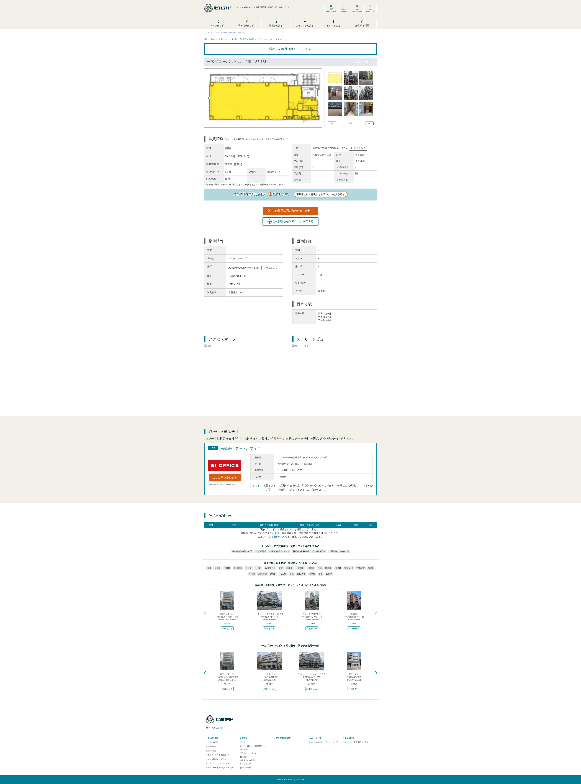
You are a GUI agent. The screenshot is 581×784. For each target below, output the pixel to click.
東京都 (234, 39)
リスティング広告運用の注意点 (355, 742)
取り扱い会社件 (364, 61)
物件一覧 (224, 32)
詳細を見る (227, 628)
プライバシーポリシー (249, 753)
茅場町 (273, 574)
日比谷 (329, 574)
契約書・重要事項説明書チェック (219, 768)
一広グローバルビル (264, 39)
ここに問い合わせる (224, 477)
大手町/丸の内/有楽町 (339, 551)
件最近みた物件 (357, 10)
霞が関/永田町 (319, 551)
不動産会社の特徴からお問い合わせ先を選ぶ (320, 194)
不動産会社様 (348, 738)
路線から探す (211, 746)
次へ (368, 123)
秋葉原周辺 (260, 551)
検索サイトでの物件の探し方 (217, 755)
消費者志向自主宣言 (248, 760)
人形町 (252, 574)
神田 (209, 568)
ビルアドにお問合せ (269, 536)
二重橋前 (360, 568)
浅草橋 (312, 574)
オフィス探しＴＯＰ (211, 32)
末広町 (283, 574)
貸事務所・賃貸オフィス (219, 39)
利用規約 (243, 757)
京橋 (291, 574)
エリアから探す (212, 742)
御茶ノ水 (348, 568)
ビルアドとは (245, 742)
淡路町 (248, 568)
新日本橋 (238, 568)
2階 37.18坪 (279, 39)
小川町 (258, 568)
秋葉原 (328, 568)
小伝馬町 (300, 568)
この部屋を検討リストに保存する (293, 221)
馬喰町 (371, 568)
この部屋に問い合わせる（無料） (292, 210)
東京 (281, 568)
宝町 (320, 574)
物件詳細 (232, 32)
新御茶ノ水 (270, 568)
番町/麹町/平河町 (301, 551)
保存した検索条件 (344, 10)
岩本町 (289, 568)
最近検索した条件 (331, 10)
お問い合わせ (245, 768)
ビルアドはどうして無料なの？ (252, 746)
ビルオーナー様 (315, 738)
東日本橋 (301, 574)
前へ (333, 123)
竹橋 (319, 568)
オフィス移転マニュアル (216, 759)
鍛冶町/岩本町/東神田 (242, 551)
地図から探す (211, 751)
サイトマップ (245, 764)
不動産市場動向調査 (282, 738)
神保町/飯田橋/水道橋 (279, 551)
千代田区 (243, 39)
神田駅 (251, 39)
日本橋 (311, 568)
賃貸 (206, 39)
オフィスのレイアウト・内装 (217, 763)
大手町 (217, 568)
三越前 (227, 568)
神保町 (338, 568)
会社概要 (243, 749)
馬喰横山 (262, 574)
